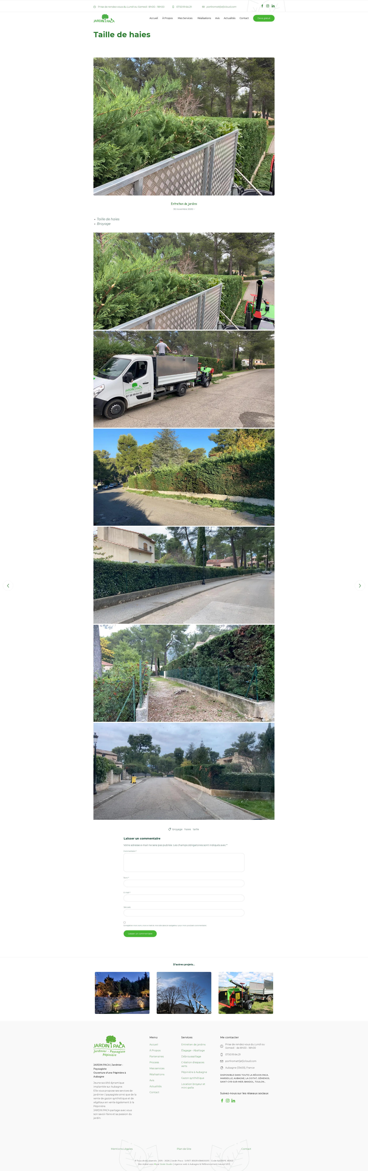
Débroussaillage (191, 1056)
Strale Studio (166, 1164)
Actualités (229, 18)
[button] (264, 18)
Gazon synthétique (192, 1078)
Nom (126, 878)
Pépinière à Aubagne (194, 1072)
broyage (177, 829)
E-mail (127, 892)
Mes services (157, 1068)
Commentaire (130, 851)
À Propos (167, 18)
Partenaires (157, 1056)
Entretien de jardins (184, 203)
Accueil (154, 18)
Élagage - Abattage (193, 1050)
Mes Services (185, 18)
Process (154, 1062)
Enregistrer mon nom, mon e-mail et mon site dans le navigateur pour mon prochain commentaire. (165, 925)
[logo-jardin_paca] (109, 1055)
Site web (127, 907)
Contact (244, 18)
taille (196, 829)
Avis (217, 18)
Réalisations (204, 18)
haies (187, 829)
